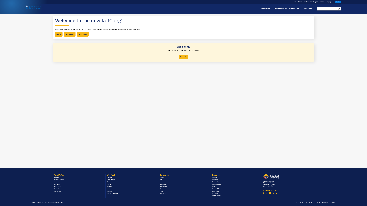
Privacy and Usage (322, 202)
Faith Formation (111, 179)
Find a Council (83, 34)
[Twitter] (267, 193)
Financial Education (217, 189)
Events (161, 191)
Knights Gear (215, 195)
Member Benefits (59, 179)
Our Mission (57, 182)
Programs (109, 182)
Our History (57, 184)
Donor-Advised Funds (112, 193)
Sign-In (333, 202)
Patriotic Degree (216, 182)
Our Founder (57, 186)
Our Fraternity (58, 189)
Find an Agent (70, 34)
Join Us (58, 34)
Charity (109, 184)
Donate (300, 2)
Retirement (110, 191)
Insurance (109, 186)
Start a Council (163, 193)
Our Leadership (58, 191)
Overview (56, 177)
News (213, 186)
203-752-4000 (266, 186)
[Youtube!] (270, 193)
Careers (322, 2)
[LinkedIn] (276, 193)
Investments (110, 189)
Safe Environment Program (311, 2)
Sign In (337, 1)
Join (295, 2)
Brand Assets (215, 191)
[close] (339, 9)
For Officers (215, 179)
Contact (310, 202)
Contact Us (183, 57)
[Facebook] (263, 193)
